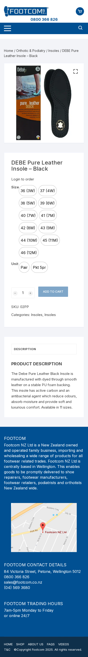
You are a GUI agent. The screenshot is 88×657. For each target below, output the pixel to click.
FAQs (51, 644)
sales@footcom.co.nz (23, 582)
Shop (20, 644)
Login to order (22, 179)
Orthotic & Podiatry (30, 51)
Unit (14, 264)
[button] (75, 71)
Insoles (53, 51)
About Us (35, 644)
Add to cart (53, 291)
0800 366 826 (44, 19)
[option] (28, 190)
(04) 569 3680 (17, 587)
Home (8, 51)
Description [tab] (25, 349)
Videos (63, 644)
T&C (7, 649)
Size (15, 187)
